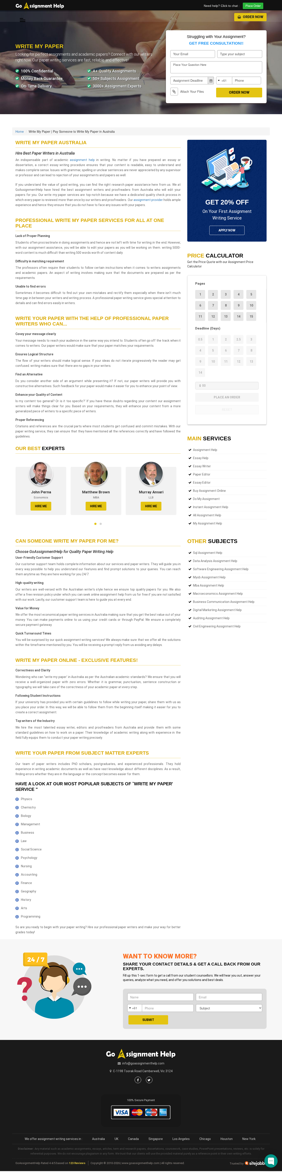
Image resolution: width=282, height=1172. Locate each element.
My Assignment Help (207, 523)
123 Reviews (77, 1163)
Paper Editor (201, 474)
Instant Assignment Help (210, 507)
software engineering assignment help (221, 569)
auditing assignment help (211, 618)
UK (116, 1139)
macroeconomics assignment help (218, 593)
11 (200, 316)
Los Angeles (181, 1139)
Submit (148, 1020)
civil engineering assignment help (217, 626)
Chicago (205, 1139)
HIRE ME (41, 506)
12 (213, 316)
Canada (133, 1139)
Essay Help (200, 458)
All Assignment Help (207, 515)
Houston (227, 1139)
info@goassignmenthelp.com (143, 1063)
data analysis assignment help (215, 561)
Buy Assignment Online (209, 490)
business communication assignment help (223, 602)
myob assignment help (209, 577)
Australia (98, 1139)
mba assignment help (208, 585)
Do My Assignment (206, 499)
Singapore (155, 1139)
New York (249, 1139)
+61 (224, 80)
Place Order (253, 6)
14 (238, 316)
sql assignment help (207, 553)
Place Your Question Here (189, 64)
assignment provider (148, 200)
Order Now (252, 17)
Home (19, 131)
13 (226, 316)
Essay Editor (202, 482)
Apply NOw (227, 230)
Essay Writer (202, 466)
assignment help (82, 160)
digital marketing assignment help (217, 610)
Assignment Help (205, 450)
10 (251, 305)
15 (251, 316)
